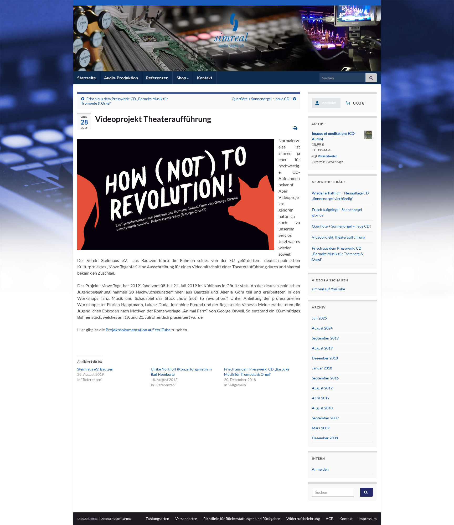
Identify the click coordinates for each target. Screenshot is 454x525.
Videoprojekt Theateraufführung (338, 237)
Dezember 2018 (325, 358)
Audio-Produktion (121, 77)
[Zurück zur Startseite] (227, 38)
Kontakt (204, 77)
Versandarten (186, 518)
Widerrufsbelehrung (303, 518)
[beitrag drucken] (295, 127)
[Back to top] (442, 513)
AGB (329, 518)
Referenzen (157, 77)
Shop (182, 77)
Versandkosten (327, 156)
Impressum (368, 518)
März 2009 (320, 428)
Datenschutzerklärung (115, 519)
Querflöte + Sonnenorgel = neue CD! (261, 98)
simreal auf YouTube (328, 289)
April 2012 (320, 398)
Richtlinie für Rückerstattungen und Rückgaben (241, 518)
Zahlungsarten (157, 518)
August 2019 (322, 348)
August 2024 (322, 328)
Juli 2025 (319, 318)
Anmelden (320, 469)
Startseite (86, 77)
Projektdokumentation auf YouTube (138, 329)
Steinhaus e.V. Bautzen (95, 369)
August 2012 (322, 388)
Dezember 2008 (325, 438)
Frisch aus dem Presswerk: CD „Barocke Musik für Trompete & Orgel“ (337, 253)
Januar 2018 (322, 368)
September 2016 (325, 378)
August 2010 (322, 408)
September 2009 (325, 418)
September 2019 (325, 338)
